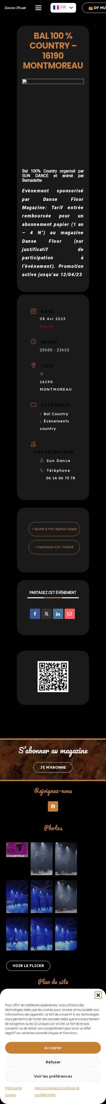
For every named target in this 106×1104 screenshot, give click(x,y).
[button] (98, 995)
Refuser (53, 1062)
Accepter (53, 1047)
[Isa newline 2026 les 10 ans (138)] (41, 860)
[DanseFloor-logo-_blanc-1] (15, 7)
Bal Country (56, 414)
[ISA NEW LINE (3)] (17, 850)
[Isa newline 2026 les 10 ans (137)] (66, 860)
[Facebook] (53, 806)
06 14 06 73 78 (60, 478)
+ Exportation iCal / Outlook (54, 547)
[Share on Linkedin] (58, 614)
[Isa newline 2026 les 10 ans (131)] (41, 935)
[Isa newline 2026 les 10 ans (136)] (66, 897)
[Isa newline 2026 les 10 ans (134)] (17, 897)
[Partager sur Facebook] (35, 614)
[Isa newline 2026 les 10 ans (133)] (17, 935)
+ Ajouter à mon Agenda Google (54, 529)
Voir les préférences (53, 1076)
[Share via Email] (70, 614)
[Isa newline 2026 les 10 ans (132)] (66, 935)
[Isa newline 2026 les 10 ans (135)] (41, 897)
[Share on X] (46, 614)
